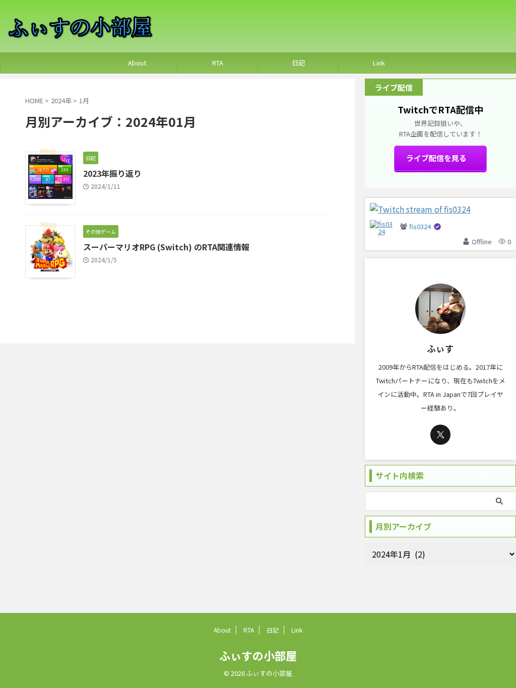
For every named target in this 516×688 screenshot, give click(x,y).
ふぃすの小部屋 (258, 655)
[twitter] (440, 435)
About (137, 62)
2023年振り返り (112, 173)
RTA (217, 62)
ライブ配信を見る (436, 158)
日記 (298, 62)
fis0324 (420, 226)
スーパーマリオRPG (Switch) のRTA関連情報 (166, 247)
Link (379, 62)
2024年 (61, 100)
